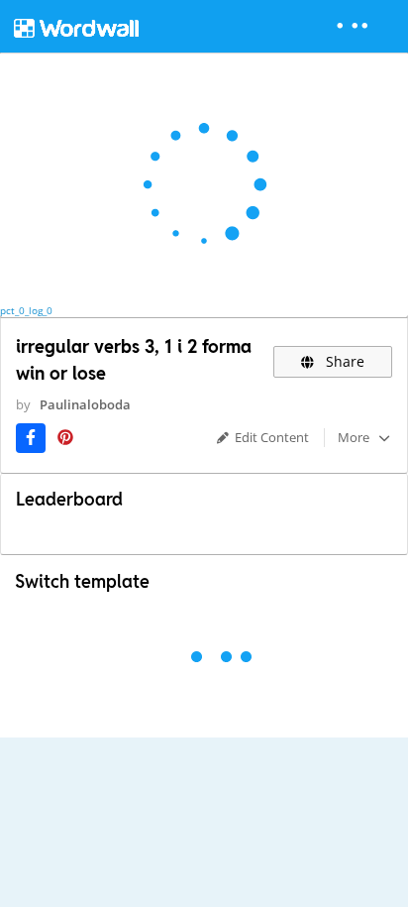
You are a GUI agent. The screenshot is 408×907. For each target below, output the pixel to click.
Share (343, 361)
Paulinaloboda (85, 404)
